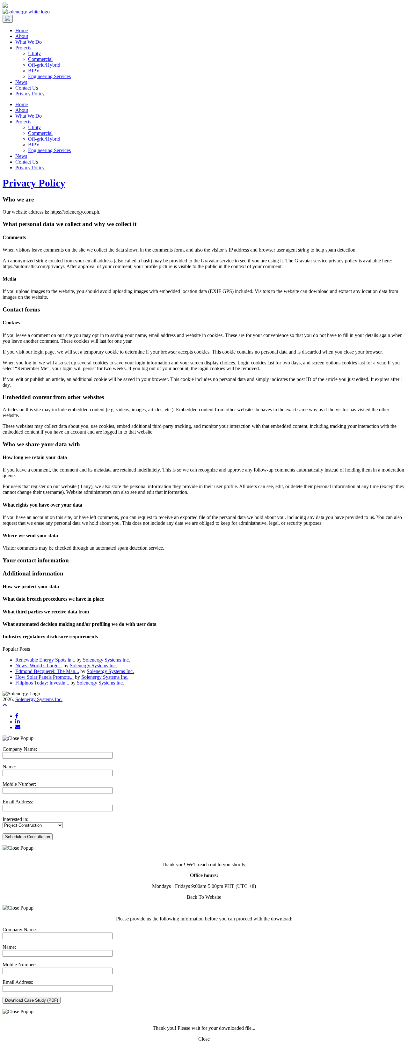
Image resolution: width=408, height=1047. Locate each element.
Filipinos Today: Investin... (42, 682)
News (21, 82)
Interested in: (15, 819)
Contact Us (26, 88)
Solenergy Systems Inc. (106, 660)
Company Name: (20, 749)
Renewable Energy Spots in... (45, 660)
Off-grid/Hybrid (44, 65)
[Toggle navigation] (8, 19)
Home (21, 30)
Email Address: (18, 801)
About (21, 36)
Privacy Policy (30, 93)
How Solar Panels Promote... (44, 677)
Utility (34, 53)
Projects (23, 47)
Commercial (40, 59)
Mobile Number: (19, 784)
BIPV (34, 70)
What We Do (28, 42)
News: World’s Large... (38, 665)
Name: (9, 766)
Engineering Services (49, 76)
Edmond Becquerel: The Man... (47, 671)
